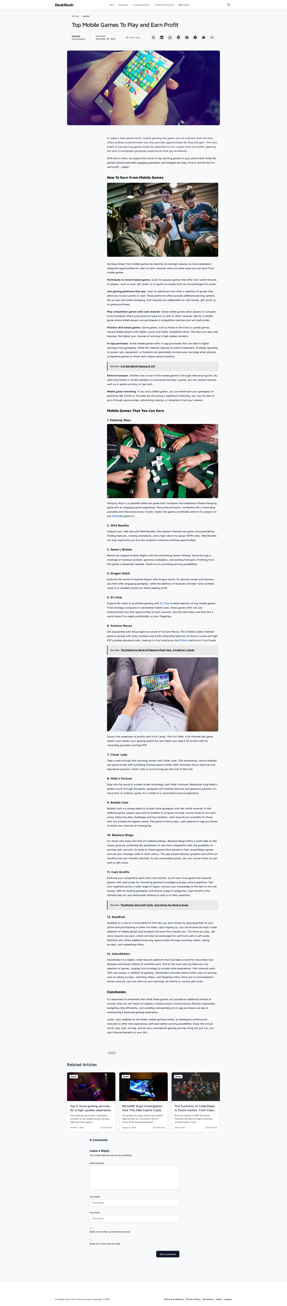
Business (123, 4)
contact (228, 1299)
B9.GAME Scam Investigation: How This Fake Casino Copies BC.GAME (143, 1110)
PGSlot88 (117, 516)
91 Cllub (164, 603)
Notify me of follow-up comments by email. (110, 1232)
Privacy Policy (193, 1299)
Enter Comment (97, 1163)
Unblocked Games (164, 4)
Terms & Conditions (174, 1299)
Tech (111, 4)
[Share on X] (153, 37)
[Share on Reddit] (178, 37)
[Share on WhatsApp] (170, 37)
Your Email (95, 1212)
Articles (75, 16)
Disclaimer (208, 1299)
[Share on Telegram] (195, 37)
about (219, 1299)
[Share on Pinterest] (187, 37)
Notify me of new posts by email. (105, 1243)
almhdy (76, 36)
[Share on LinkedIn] (161, 37)
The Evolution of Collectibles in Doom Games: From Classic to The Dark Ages (195, 1110)
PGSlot (183, 640)
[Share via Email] (203, 37)
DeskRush (64, 5)
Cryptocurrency (141, 4)
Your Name (95, 1196)
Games (86, 16)
